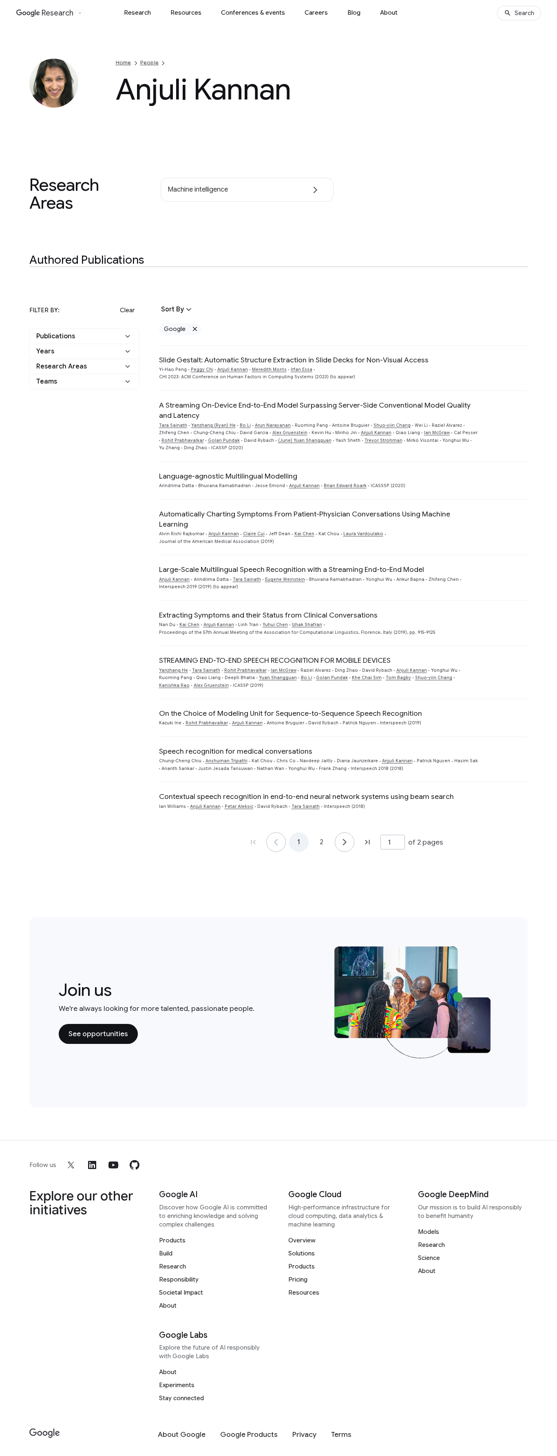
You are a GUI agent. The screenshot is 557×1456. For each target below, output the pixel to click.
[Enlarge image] (71, 100)
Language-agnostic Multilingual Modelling (228, 476)
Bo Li (245, 425)
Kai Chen (304, 533)
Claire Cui (254, 533)
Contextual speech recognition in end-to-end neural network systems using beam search (306, 796)
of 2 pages (425, 842)
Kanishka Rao (174, 685)
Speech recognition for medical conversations (235, 751)
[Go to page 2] (344, 842)
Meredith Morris (269, 369)
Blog (353, 12)
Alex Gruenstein (289, 432)
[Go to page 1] (276, 842)
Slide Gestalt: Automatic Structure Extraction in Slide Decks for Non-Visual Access (294, 359)
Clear (127, 310)
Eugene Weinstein (285, 579)
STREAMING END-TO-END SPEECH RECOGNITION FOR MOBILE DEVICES (275, 660)
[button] (84, 336)
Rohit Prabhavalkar (182, 440)
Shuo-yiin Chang (392, 425)
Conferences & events (253, 12)
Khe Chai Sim (367, 677)
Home (123, 63)
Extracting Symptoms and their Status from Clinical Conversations (268, 615)
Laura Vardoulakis (363, 533)
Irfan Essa (301, 369)
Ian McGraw (437, 432)
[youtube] (113, 1165)
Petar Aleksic (239, 806)
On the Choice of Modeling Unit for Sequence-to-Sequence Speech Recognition (290, 713)
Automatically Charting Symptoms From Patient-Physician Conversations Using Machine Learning (304, 519)
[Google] (44, 1433)
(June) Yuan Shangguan (305, 440)
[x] (71, 1165)
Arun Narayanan (273, 425)
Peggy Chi (202, 369)
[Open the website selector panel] (80, 13)
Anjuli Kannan (232, 369)
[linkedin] (92, 1165)
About (389, 12)
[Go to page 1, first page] (253, 842)
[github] (134, 1165)
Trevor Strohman (383, 440)
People (149, 63)
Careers (316, 12)
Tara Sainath (173, 425)
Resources (185, 12)
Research (137, 12)
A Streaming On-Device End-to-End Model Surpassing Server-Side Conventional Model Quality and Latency (315, 410)
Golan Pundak (224, 440)
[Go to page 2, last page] (367, 842)
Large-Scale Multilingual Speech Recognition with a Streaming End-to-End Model (291, 569)
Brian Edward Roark (345, 485)
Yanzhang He (173, 670)
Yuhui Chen (275, 624)
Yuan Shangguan (278, 677)
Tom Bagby (398, 677)
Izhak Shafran (307, 624)
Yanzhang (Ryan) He (213, 425)
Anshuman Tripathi (227, 760)
